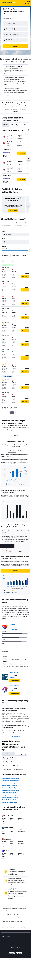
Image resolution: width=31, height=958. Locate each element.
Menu (28, 1)
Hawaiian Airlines (14, 685)
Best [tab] (12, 124)
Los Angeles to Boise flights (9, 792)
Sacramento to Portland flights (10, 790)
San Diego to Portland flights (10, 797)
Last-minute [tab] (18, 125)
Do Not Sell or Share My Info (15, 945)
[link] (13, 210)
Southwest (12, 624)
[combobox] (7, 18)
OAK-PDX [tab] (15, 435)
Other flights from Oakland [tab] (10, 765)
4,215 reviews (13, 629)
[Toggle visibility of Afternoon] (7, 592)
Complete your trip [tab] (21, 754)
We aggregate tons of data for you (12, 918)
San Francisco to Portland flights (11, 780)
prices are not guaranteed (12, 910)
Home (3, 927)
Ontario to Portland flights (9, 783)
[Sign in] (25, 3)
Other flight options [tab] (8, 761)
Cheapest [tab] (5, 124)
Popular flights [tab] (7, 769)
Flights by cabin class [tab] (8, 758)
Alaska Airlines (13, 672)
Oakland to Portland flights (9, 799)
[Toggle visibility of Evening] (14, 592)
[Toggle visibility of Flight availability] (10, 484)
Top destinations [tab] (18, 769)
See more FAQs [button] (15, 736)
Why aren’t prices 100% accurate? (12, 921)
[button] (6, 14)
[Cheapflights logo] (6, 2)
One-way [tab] (25, 125)
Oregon (9, 927)
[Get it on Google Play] (11, 953)
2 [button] (15, 413)
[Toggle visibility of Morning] (6, 591)
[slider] (29, 250)
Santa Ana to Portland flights (10, 788)
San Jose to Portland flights (9, 802)
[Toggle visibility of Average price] (21, 484)
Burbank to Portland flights (9, 785)
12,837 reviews (13, 677)
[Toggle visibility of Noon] (14, 591)
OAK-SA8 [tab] (11, 450)
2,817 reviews (13, 691)
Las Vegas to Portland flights (9, 795)
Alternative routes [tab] (8, 754)
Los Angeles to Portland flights (10, 778)
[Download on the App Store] (19, 953)
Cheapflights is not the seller (11, 915)
